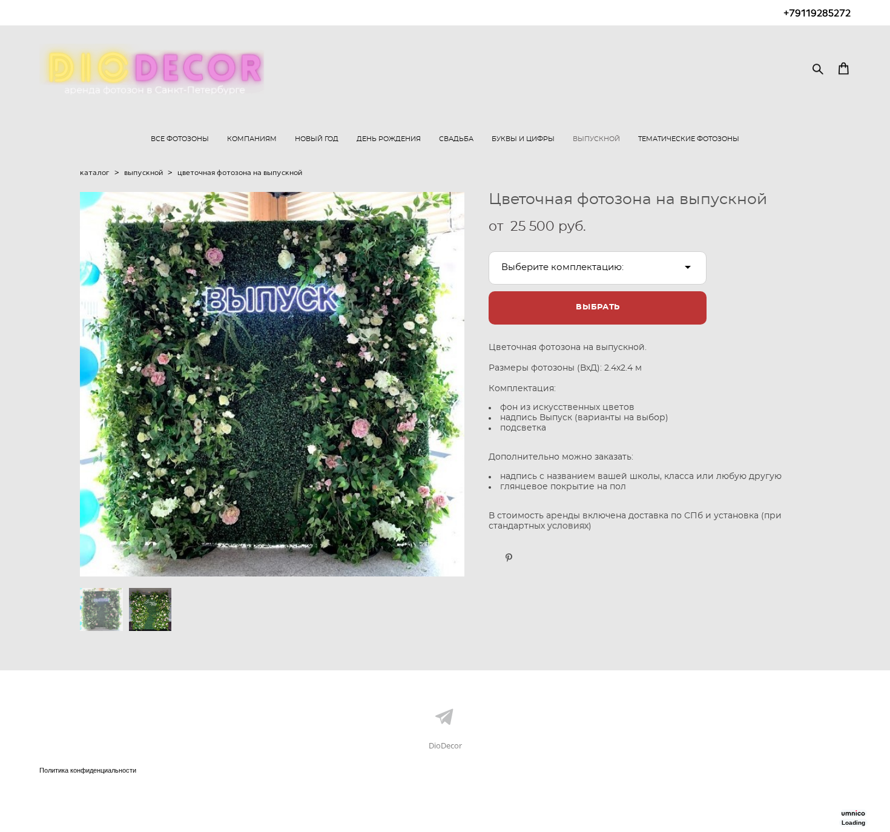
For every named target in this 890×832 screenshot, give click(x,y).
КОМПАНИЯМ (252, 139)
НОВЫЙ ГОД (316, 139)
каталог (95, 172)
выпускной (143, 172)
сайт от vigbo (63, 803)
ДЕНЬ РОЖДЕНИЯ (389, 139)
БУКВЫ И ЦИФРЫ (523, 139)
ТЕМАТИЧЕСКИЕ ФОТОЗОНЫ (688, 139)
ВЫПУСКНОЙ (596, 139)
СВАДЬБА (456, 139)
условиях (567, 526)
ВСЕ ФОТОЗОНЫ (180, 139)
